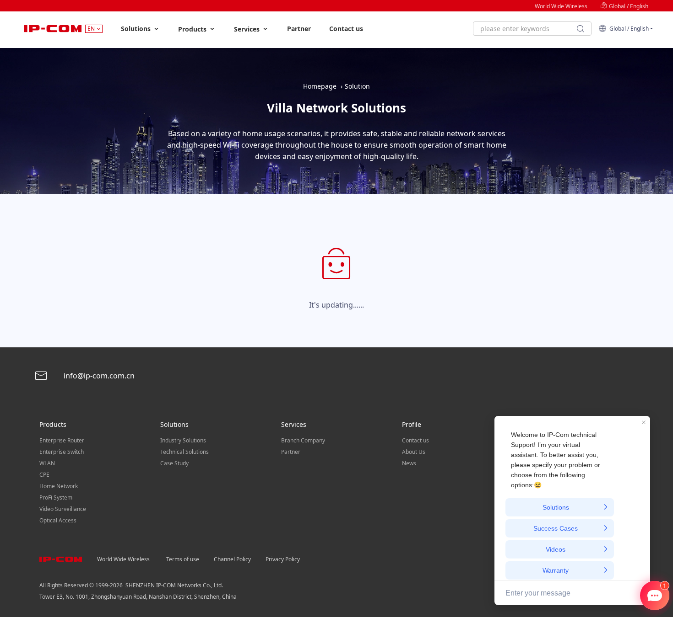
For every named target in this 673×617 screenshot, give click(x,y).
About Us (413, 452)
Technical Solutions (184, 452)
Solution (357, 86)
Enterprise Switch (61, 452)
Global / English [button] (628, 28)
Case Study (174, 463)
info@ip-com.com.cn (98, 376)
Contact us (346, 28)
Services (247, 29)
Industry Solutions (183, 440)
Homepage (319, 86)
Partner (299, 28)
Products (193, 29)
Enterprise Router (61, 440)
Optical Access (57, 520)
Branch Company (303, 440)
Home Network (58, 486)
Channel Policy (232, 559)
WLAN (47, 463)
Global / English (628, 6)
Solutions (136, 28)
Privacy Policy (283, 559)
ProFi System (55, 497)
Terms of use (182, 559)
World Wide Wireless (561, 6)
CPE (44, 475)
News (409, 463)
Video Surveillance (62, 509)
